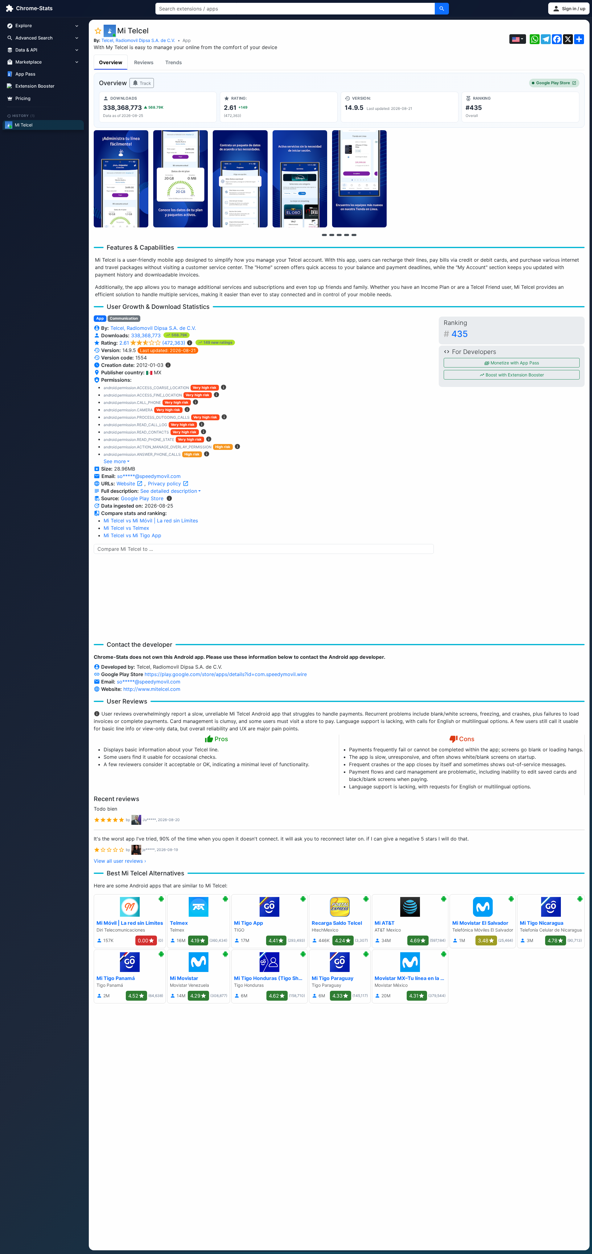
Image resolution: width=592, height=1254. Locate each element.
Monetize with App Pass (514, 362)
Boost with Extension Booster (514, 374)
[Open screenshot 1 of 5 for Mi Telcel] (121, 178)
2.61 (152, 343)
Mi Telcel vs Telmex (126, 528)
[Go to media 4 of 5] (346, 235)
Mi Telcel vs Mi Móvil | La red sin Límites (151, 520)
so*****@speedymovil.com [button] (149, 476)
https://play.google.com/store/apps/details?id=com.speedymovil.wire (226, 674)
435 (459, 334)
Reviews (144, 62)
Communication (124, 318)
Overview (110, 62)
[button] (569, 8)
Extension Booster (35, 86)
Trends (173, 62)
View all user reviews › (120, 861)
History (23, 116)
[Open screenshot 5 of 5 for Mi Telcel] (359, 178)
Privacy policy (165, 483)
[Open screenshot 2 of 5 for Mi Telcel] (180, 178)
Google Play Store (553, 83)
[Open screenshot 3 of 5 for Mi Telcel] (240, 178)
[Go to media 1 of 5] (324, 235)
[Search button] (442, 9)
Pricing (23, 98)
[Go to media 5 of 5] (354, 235)
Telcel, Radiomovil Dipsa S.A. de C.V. (138, 40)
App (187, 40)
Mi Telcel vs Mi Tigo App (132, 535)
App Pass (25, 74)
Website (127, 483)
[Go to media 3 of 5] (339, 235)
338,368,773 (146, 335)
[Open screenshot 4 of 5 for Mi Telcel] (300, 178)
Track (144, 83)
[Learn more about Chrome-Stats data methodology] (169, 498)
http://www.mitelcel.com (151, 689)
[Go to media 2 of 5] (331, 235)
